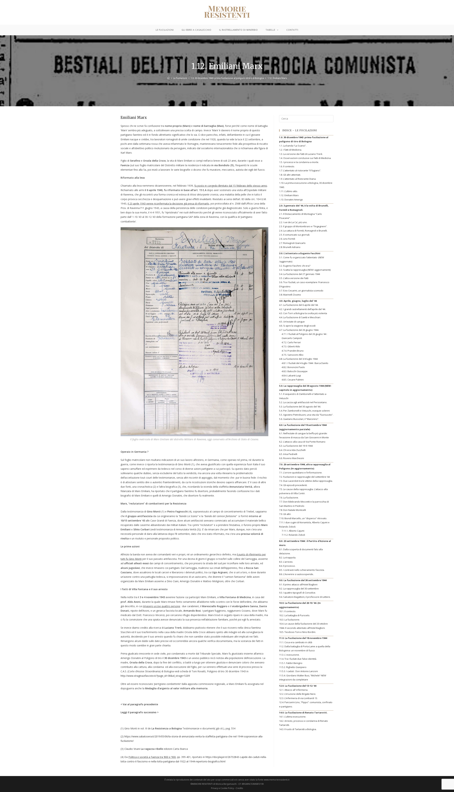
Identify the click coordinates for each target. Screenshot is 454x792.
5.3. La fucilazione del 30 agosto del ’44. (300, 406)
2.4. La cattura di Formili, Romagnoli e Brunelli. (303, 230)
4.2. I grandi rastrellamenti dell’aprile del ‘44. (302, 309)
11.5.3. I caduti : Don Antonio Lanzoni (298, 671)
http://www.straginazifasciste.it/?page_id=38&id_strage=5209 (155, 675)
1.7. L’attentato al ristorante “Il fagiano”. (300, 170)
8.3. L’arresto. (286, 561)
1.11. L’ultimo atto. (288, 191)
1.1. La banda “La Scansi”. (292, 145)
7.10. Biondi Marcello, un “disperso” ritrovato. (303, 518)
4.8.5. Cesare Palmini (293, 379)
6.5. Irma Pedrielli (288, 454)
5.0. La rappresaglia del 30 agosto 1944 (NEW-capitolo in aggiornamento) (305, 387)
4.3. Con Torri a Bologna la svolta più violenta (303, 313)
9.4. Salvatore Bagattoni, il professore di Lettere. (305, 596)
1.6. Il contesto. (287, 166)
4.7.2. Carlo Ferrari (291, 342)
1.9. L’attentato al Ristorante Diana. (297, 178)
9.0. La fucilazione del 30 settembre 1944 (302, 580)
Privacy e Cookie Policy (222, 788)
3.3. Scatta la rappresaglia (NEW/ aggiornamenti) (305, 269)
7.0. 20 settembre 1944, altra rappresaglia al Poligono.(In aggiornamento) (304, 466)
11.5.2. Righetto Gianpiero (292, 667)
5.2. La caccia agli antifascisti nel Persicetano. (303, 402)
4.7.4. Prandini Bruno (293, 350)
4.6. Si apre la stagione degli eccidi (297, 325)
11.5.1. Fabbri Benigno (290, 663)
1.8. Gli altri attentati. (290, 174)
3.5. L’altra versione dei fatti (293, 278)
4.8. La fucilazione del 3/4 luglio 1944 (298, 358)
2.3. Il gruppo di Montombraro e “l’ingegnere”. (303, 226)
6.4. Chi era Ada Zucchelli (292, 450)
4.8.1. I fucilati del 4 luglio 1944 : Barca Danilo (305, 363)
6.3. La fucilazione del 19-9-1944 (296, 445)
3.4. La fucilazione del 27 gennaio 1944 (299, 274)
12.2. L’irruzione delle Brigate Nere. (297, 694)
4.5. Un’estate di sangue (292, 321)
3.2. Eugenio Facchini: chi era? (294, 265)
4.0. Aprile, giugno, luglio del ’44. (298, 300)
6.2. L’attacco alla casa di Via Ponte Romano (302, 441)
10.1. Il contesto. (287, 611)
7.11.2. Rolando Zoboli (293, 534)
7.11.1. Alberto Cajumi (293, 530)
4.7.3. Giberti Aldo (291, 346)
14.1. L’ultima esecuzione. (292, 716)
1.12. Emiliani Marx (289, 195)
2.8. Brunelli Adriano (289, 247)
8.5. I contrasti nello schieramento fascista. (302, 570)
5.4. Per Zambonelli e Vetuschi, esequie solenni (304, 410)
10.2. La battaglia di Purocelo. (294, 615)
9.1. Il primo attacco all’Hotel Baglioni (298, 584)
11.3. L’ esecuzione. (289, 654)
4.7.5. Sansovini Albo (292, 354)
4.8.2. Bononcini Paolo (293, 367)
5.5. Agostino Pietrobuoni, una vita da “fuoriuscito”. (306, 414)
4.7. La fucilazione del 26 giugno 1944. (299, 330)
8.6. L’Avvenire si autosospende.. (296, 574)
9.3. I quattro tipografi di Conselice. (297, 592)
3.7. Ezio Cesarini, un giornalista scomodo (301, 290)
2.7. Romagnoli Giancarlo (292, 243)
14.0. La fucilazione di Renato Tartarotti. (303, 712)
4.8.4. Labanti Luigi (291, 375)
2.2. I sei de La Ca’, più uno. (293, 222)
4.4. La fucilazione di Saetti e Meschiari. (300, 317)
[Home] (168, 78)
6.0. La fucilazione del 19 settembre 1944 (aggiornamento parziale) (302, 427)
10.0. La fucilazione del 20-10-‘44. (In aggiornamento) (300, 605)
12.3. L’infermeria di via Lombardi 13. (298, 698)
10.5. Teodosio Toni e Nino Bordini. (297, 632)
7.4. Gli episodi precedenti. (293, 485)
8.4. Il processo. (287, 565)
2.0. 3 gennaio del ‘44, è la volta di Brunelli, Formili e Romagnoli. (304, 207)
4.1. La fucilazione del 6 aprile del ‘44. (298, 305)
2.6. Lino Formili (287, 238)
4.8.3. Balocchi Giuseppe (295, 371)
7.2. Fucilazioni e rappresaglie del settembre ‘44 (304, 476)
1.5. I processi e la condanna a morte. (299, 162)
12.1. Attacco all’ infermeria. (293, 689)
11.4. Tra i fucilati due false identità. (298, 658)
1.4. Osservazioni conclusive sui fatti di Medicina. (305, 158)
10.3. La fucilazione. (289, 619)
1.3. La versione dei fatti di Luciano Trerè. (301, 154)
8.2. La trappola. (287, 557)
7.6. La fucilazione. (289, 497)
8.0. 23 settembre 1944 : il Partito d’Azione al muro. (305, 543)
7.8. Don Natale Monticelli (292, 510)
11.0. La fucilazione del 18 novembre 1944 (303, 638)
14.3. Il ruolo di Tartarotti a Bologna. (298, 729)
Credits (239, 788)
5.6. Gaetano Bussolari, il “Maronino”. (299, 419)
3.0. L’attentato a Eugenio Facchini (299, 253)
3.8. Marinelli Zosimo (290, 294)
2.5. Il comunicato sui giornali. (294, 234)
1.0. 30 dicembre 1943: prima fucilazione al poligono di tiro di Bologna (303, 139)
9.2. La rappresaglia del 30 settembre (299, 588)
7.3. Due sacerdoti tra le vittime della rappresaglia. (306, 480)
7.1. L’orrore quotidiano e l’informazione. (300, 472)
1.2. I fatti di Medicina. (290, 149)
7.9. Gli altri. (285, 514)
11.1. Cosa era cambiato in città (295, 642)
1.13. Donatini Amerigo (291, 199)
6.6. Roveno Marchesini (291, 458)
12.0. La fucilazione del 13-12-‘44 (297, 685)
